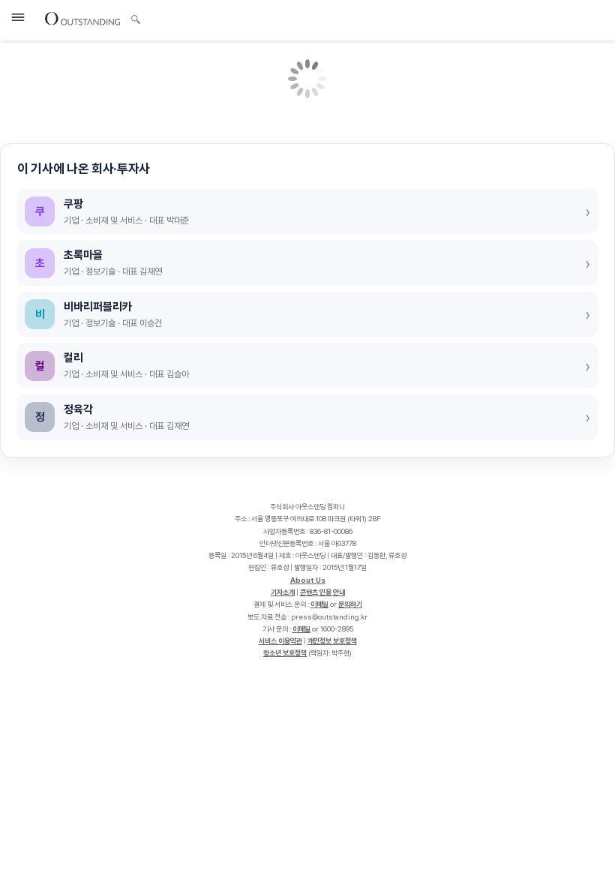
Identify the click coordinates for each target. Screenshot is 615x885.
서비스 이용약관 (280, 641)
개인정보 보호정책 (332, 641)
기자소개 (283, 592)
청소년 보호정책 (285, 653)
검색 (135, 21)
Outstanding (82, 18)
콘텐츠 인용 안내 (322, 592)
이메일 (319, 604)
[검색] (131, 17)
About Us (308, 580)
